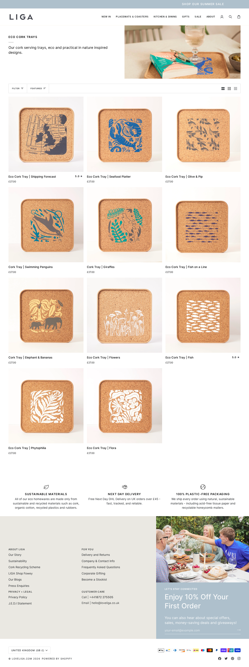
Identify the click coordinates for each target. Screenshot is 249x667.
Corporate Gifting (93, 573)
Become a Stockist (94, 579)
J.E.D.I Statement (20, 603)
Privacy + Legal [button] (20, 591)
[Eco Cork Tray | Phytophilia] (46, 405)
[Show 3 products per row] (229, 88)
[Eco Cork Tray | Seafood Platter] (124, 134)
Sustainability (17, 561)
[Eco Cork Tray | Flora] (124, 405)
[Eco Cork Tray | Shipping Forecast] (46, 134)
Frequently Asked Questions (101, 567)
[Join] (238, 630)
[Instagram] (239, 658)
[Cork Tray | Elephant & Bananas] (46, 315)
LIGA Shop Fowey (20, 573)
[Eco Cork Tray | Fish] (203, 315)
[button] (106, 16)
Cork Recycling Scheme (24, 567)
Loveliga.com (22, 658)
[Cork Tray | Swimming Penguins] (46, 224)
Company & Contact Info (98, 561)
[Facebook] (219, 658)
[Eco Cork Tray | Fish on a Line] (203, 224)
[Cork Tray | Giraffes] (124, 224)
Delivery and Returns (96, 554)
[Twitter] (226, 658)
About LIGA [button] (16, 549)
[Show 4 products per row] (236, 88)
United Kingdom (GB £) (27, 650)
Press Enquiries (18, 586)
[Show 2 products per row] (223, 88)
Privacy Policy (17, 597)
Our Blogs (15, 579)
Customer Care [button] (93, 591)
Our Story (14, 554)
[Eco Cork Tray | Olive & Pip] (203, 134)
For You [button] (88, 549)
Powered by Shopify (57, 658)
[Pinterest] (232, 658)
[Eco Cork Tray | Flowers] (124, 315)
